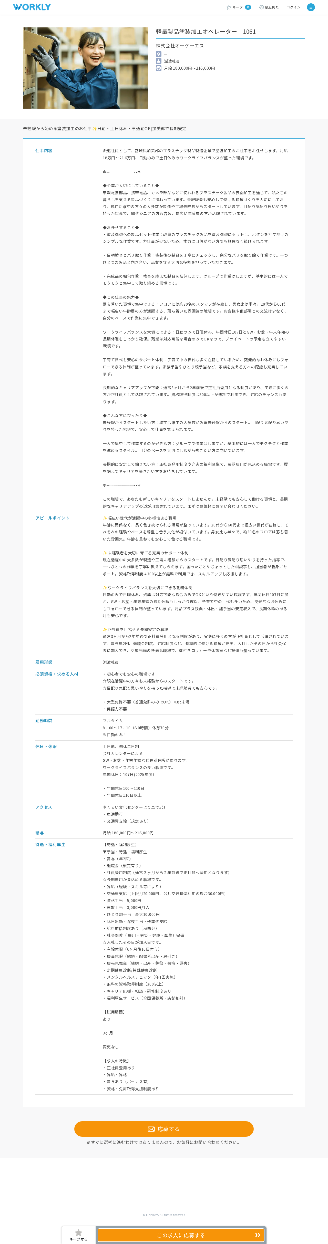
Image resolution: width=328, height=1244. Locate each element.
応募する (168, 1129)
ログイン (293, 7)
